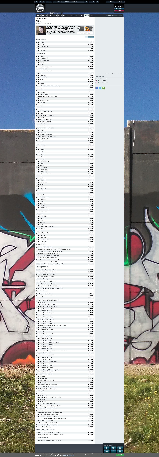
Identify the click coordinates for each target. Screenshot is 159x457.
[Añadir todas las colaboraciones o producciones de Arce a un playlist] (98, 80)
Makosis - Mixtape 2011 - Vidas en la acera (48, 286)
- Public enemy (42, 169)
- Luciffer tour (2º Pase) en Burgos (47, 361)
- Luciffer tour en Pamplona (46, 312)
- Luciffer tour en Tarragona (46, 355)
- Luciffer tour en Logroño (45, 372)
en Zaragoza (42, 393)
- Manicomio (42, 216)
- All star (41, 218)
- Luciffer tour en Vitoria (45, 331)
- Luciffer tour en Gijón (44, 321)
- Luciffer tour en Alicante (45, 329)
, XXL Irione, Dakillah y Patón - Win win (48, 85)
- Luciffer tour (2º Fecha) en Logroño (48, 370)
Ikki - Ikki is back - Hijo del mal (45, 279)
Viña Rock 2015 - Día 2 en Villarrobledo (47, 386)
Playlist (112, 1)
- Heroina (41, 235)
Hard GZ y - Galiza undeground (47, 136)
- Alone (41, 88)
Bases (55, 15)
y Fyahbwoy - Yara (43, 58)
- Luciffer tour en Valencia (45, 317)
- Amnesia (41, 145)
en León (41, 391)
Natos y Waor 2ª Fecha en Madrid (46, 319)
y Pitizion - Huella (43, 60)
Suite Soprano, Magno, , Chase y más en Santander (52, 418)
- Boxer (41, 64)
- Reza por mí (42, 69)
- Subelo (41, 195)
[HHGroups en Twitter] (113, 449)
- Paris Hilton (42, 77)
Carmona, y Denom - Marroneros (47, 96)
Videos (60, 15)
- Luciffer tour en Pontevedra (46, 344)
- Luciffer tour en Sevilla (45, 338)
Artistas (87, 15)
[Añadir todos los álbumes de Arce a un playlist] (98, 79)
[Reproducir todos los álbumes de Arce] (96, 79)
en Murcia (41, 399)
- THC (40, 109)
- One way (41, 92)
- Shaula (41, 98)
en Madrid (41, 401)
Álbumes (44, 15)
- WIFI (40, 73)
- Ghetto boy (42, 107)
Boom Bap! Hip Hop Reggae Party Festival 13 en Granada (52, 325)
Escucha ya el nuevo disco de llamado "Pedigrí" (51, 251)
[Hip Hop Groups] (39, 12)
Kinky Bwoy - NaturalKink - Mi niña (46, 276)
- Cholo (41, 79)
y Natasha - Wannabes (45, 134)
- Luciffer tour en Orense (45, 348)
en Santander (42, 395)
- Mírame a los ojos (44, 209)
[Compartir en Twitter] (100, 88)
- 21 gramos (42, 48)
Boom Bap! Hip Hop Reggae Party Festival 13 (49, 253)
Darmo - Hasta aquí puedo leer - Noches (47, 272)
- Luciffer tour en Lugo (44, 346)
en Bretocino (42, 298)
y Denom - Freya (43, 100)
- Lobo (40, 81)
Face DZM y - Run (43, 126)
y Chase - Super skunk (44, 121)
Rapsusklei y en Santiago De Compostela (49, 397)
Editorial (81, 15)
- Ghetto (41, 56)
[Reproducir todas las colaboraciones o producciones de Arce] (96, 80)
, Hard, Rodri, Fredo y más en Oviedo (48, 414)
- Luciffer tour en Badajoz (45, 365)
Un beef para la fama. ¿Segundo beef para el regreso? (51, 434)
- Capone (41, 149)
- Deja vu (41, 102)
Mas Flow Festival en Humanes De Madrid (48, 300)
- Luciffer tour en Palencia (45, 374)
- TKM (40, 176)
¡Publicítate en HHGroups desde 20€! (114, 73)
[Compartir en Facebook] (96, 88)
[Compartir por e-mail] (103, 88)
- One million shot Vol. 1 (45, 71)
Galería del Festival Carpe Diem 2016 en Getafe (49, 440)
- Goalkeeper (42, 75)
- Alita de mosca (43, 94)
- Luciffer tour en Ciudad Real (46, 323)
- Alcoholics (42, 203)
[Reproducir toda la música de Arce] (96, 82)
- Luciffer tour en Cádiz (45, 340)
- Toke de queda (43, 46)
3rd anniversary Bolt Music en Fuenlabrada (48, 424)
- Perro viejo (42, 50)
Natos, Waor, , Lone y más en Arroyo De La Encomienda (53, 351)
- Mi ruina (41, 222)
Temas (50, 15)
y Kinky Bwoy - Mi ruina (45, 111)
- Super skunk (42, 207)
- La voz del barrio (43, 239)
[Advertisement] (79, 8)
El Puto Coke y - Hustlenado (46, 226)
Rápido (118, 1)
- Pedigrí (41, 42)
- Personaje (42, 83)
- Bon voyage (42, 143)
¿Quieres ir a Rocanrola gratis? (45, 247)
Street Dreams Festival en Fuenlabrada (47, 408)
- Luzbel (41, 130)
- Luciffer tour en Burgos (45, 363)
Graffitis (75, 15)
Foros (91, 15)
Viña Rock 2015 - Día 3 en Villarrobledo (47, 384)
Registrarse (119, 10)
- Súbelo (41, 147)
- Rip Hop (41, 201)
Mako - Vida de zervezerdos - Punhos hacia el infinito (51, 288)
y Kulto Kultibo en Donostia (46, 380)
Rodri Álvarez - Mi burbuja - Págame (46, 283)
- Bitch (41, 214)
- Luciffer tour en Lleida (45, 310)
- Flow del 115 (42, 132)
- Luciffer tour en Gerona (45, 357)
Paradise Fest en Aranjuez (44, 427)
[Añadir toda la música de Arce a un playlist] (98, 82)
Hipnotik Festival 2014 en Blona (47, 410)
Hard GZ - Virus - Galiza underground (47, 281)
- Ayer (40, 113)
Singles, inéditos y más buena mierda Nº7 (48, 257)
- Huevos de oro (43, 237)
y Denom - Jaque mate (45, 66)
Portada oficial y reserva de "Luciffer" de (49, 262)
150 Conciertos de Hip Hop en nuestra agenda (49, 255)
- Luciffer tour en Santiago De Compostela (49, 342)
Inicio (37, 18)
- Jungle (41, 90)
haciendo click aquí (68, 455)
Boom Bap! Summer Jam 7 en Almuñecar (48, 296)
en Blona (42, 378)
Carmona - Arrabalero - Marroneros (46, 274)
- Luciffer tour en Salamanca (46, 359)
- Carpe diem (42, 124)
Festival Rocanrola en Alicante (45, 293)
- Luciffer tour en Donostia (45, 334)
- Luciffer (41, 44)
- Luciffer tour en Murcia (45, 327)
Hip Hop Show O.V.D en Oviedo (45, 420)
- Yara (40, 157)
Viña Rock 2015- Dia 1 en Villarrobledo (47, 389)
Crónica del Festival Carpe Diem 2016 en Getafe (49, 432)
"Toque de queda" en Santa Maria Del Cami (50, 405)
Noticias (39, 15)
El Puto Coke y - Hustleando (46, 115)
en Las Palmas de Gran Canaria (47, 403)
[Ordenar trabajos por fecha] (89, 37)
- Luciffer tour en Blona (46, 308)
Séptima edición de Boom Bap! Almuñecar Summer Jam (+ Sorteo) (54, 249)
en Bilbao (41, 302)
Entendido (119, 454)
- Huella (41, 163)
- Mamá (41, 104)
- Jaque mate (42, 167)
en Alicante (42, 376)
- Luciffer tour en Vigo (44, 315)
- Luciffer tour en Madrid (45, 336)
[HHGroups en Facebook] (107, 449)
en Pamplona (42, 382)
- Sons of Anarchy (43, 161)
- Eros (40, 220)
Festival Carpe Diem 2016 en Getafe (46, 304)
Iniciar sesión (119, 8)
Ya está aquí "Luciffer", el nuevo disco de (49, 259)
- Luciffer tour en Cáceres (45, 367)
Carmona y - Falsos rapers (46, 128)
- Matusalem (42, 212)
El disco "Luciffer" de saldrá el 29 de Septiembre (51, 264)
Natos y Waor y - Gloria (45, 119)
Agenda (65, 15)
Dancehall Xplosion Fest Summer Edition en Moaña (50, 412)
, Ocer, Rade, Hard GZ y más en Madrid (48, 416)
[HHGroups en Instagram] (120, 449)
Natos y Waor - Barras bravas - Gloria (47, 269)
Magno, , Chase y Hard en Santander (48, 422)
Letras (70, 15)
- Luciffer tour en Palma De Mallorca (48, 306)
